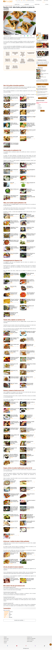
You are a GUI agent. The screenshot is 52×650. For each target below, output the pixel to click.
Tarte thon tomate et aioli (31, 501)
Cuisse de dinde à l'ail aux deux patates (31, 371)
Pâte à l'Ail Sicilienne (31, 169)
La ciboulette (40, 107)
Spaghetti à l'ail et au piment (14, 215)
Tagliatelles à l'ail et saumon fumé (14, 228)
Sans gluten (18, 0)
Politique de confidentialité (31, 638)
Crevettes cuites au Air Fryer (31, 403)
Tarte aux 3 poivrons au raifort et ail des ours (14, 300)
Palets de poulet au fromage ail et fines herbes (31, 351)
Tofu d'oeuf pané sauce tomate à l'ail (14, 501)
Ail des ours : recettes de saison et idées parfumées (30, 60)
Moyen (10, 614)
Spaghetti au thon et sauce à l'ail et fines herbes (31, 221)
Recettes (17, 4)
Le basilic (39, 104)
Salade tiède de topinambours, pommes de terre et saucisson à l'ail (31, 516)
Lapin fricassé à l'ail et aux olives (14, 351)
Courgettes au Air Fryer (30, 306)
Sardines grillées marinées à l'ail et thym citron (13, 442)
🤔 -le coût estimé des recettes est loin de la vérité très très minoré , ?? (42, 94)
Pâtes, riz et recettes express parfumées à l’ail (22, 54)
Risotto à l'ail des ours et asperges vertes (31, 234)
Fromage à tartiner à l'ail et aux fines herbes (14, 177)
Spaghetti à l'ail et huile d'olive (30, 228)
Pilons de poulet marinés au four (30, 384)
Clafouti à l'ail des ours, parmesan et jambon (30, 507)
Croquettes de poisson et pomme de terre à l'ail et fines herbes (31, 430)
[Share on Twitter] (31, 36)
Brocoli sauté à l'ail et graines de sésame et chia (14, 280)
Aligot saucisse (30, 376)
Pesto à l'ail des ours (14, 163)
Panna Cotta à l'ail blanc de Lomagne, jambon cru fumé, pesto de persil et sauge (14, 508)
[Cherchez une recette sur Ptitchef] (43, 2)
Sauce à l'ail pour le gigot (14, 170)
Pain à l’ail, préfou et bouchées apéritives (8, 54)
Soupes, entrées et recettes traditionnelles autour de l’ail (22, 61)
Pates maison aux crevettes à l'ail (30, 435)
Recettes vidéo (6, 638)
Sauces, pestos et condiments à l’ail (15, 53)
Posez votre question (42, 98)
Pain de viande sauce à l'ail (14, 345)
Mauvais (10, 617)
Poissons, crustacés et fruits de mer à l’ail (15, 60)
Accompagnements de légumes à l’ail (30, 53)
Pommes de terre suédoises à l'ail (13, 293)
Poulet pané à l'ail (13, 370)
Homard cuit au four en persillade (14, 403)
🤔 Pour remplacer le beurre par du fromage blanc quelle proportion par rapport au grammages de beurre (42, 89)
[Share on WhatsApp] (27, 36)
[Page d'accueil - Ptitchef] (3, 5)
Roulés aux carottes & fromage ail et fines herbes (31, 111)
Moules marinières (30, 408)
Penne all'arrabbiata (14, 253)
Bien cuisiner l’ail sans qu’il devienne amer (15, 66)
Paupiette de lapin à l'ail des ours (31, 560)
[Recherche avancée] (45, 2)
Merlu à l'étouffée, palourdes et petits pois (14, 416)
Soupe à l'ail (29, 480)
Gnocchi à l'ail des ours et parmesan (30, 241)
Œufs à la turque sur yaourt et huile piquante (31, 488)
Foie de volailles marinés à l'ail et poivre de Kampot (30, 338)
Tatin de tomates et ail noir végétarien (31, 293)
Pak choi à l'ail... (13, 286)
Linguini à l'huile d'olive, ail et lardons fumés (14, 247)
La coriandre (40, 108)
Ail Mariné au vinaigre (31, 116)
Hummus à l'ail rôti (14, 521)
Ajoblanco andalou (30, 527)
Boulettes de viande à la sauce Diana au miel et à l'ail (14, 358)
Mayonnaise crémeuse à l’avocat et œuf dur (31, 190)
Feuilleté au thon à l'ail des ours (30, 553)
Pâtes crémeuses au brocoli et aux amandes (31, 254)
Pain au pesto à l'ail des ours (14, 553)
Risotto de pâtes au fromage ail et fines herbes (14, 234)
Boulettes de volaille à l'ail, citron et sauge (31, 332)
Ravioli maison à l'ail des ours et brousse (14, 241)
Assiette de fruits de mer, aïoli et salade (14, 429)
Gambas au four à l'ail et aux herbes (14, 409)
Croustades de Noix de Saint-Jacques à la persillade (14, 422)
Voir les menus (40, 79)
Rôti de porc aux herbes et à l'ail (30, 345)
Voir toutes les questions (45, 96)
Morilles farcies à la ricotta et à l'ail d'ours (14, 515)
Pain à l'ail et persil (14, 136)
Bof (9, 615)
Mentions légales (29, 641)
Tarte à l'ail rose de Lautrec (30, 494)
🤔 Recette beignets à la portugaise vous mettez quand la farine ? (41, 92)
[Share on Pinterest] (34, 36)
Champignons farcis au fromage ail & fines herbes (14, 130)
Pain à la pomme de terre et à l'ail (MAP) (14, 144)
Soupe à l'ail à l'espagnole (13, 481)
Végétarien (24, 0)
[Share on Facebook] (21, 36)
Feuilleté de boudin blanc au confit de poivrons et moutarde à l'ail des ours (14, 561)
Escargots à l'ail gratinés (13, 448)
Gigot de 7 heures (14, 383)
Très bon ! (11, 611)
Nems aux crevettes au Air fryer (31, 461)
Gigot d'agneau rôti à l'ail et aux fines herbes (14, 338)
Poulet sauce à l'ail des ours (14, 364)
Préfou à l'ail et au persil (30, 98)
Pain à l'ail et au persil (31, 129)
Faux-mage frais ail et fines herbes (31, 164)
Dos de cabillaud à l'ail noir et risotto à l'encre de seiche (14, 455)
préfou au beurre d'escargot (30, 137)
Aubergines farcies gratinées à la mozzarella (14, 313)
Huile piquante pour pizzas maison (14, 196)
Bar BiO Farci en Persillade (30, 442)
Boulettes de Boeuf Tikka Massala (44, 74)
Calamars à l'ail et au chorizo (14, 461)
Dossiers (27, 4)
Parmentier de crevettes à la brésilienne (29, 416)
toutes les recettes (19, 620)
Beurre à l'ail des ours (31, 176)
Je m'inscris (42, 84)
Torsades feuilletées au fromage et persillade (14, 104)
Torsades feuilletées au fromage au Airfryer (14, 111)
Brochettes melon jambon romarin (43, 70)
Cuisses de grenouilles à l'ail (30, 455)
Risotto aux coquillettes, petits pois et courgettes (30, 215)
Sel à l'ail (12, 182)
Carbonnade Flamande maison (14, 332)
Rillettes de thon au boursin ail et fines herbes (14, 117)
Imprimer (45, 79)
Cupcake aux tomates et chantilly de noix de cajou (14, 494)
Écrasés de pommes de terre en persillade (14, 274)
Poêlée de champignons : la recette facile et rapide (13, 307)
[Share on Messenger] (24, 36)
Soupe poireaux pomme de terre (13, 488)
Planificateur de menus (42, 65)
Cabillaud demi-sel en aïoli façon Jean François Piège (31, 448)
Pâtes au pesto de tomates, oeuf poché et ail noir (14, 221)
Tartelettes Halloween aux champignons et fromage (31, 104)
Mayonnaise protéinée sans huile (31, 196)
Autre (46, 4)
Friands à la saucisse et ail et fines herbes (14, 377)
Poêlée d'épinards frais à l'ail (30, 274)
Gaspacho (12, 534)
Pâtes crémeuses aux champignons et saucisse (31, 247)
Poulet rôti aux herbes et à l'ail (31, 364)
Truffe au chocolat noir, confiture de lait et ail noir (14, 579)
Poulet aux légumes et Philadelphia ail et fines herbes (31, 358)
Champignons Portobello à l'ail (30, 287)
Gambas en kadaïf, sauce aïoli (30, 422)
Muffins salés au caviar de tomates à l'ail (14, 124)
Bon (9, 613)
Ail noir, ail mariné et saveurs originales (8, 67)
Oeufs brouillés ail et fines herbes (31, 522)
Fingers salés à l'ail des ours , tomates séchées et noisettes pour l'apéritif (31, 125)
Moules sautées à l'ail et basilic (14, 435)
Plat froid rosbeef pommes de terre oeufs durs (30, 579)
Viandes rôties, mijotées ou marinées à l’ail (7, 60)
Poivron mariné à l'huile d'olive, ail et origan (30, 280)
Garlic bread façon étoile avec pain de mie (14, 98)
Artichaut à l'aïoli (13, 527)
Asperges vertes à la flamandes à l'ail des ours (31, 300)
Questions (37, 4)
